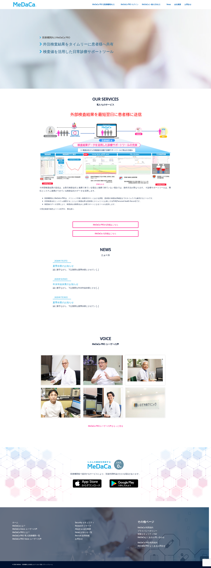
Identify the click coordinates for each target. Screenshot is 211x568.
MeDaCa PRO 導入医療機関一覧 (26, 535)
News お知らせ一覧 (83, 532)
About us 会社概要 (83, 529)
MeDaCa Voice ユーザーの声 (24, 529)
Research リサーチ (83, 525)
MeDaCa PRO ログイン (129, 4)
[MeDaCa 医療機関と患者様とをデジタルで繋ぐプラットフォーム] (24, 4)
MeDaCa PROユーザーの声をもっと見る (105, 426)
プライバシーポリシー (147, 530)
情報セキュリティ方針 (147, 534)
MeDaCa (151, 4)
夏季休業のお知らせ (63, 266)
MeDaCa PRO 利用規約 (148, 542)
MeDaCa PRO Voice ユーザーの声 (27, 538)
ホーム (15, 522)
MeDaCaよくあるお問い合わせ (151, 537)
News (169, 4)
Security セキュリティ (84, 522)
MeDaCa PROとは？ (21, 532)
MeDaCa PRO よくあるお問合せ (151, 545)
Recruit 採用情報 (82, 535)
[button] (198, 5)
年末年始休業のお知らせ (65, 284)
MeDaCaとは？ (19, 525)
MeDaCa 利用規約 (145, 527)
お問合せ (188, 4)
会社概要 (177, 4)
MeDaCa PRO (103, 4)
